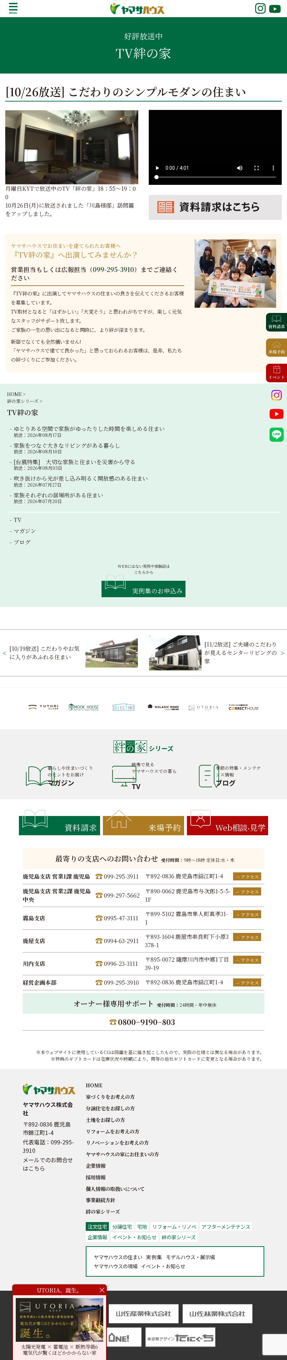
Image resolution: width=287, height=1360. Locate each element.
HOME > (16, 394)
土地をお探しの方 (105, 1119)
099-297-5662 (122, 895)
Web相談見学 (240, 827)
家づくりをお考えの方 (110, 1096)
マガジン (25, 531)
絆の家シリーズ (103, 1211)
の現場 (116, 1266)
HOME (94, 1085)
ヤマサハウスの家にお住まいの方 (122, 1154)
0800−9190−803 (146, 1022)
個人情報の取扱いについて (115, 1188)
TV (17, 520)
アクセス (250, 876)
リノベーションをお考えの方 (117, 1142)
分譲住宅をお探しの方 (110, 1108)
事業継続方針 (100, 1200)
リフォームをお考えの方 (112, 1131)
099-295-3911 (121, 876)
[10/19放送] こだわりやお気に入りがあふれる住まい (44, 652)
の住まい (118, 1257)
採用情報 (95, 1177)
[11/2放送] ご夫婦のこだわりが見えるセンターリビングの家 (240, 652)
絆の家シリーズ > (24, 401)
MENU (13, 8)
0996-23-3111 (121, 964)
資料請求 (80, 827)
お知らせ (163, 1266)
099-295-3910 (113, 269)
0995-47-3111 (121, 918)
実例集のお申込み (157, 590)
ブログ (22, 542)
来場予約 (164, 827)
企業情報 (95, 1165)
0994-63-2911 (121, 941)
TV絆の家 (22, 412)
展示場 (190, 1257)
